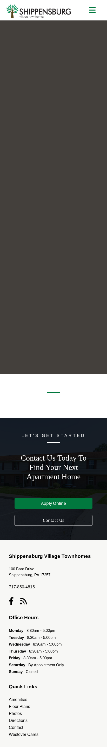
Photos (15, 713)
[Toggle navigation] (92, 10)
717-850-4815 (22, 587)
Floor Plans (19, 706)
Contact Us (53, 520)
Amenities (18, 699)
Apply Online (53, 503)
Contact (16, 727)
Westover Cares (23, 734)
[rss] (23, 601)
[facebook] (11, 601)
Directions (18, 720)
